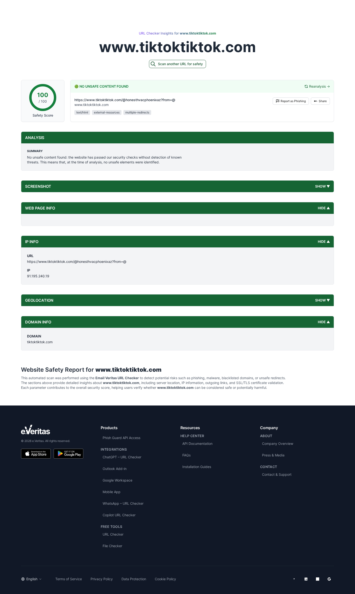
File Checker (112, 546)
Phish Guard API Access (121, 438)
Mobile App (112, 492)
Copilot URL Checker (119, 515)
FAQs (186, 455)
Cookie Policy (165, 579)
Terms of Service (68, 579)
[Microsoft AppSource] (317, 579)
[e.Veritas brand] (52, 429)
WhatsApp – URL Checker (123, 503)
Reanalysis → (319, 86)
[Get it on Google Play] (68, 454)
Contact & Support (276, 474)
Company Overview (277, 443)
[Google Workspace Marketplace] (329, 579)
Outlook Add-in (115, 469)
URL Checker (113, 534)
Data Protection (133, 579)
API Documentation (197, 443)
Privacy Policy (102, 579)
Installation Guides (196, 467)
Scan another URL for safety (180, 64)
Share (323, 101)
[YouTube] (294, 579)
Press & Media (273, 455)
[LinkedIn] (306, 579)
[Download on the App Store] (36, 454)
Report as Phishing (293, 101)
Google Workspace (117, 480)
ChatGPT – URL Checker (122, 457)
